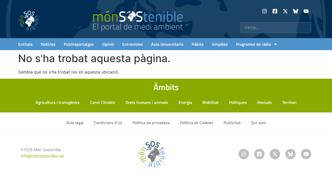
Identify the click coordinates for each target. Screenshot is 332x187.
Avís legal (75, 122)
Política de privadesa (151, 122)
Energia (185, 102)
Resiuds (264, 102)
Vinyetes (220, 44)
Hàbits (198, 44)
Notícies (48, 44)
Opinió (108, 44)
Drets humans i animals (147, 102)
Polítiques (238, 102)
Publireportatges (79, 44)
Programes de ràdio (253, 44)
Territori (289, 102)
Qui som (258, 122)
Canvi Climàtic (102, 102)
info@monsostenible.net (42, 156)
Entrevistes (132, 44)
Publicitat (232, 122)
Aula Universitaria (167, 44)
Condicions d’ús (108, 122)
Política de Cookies (196, 122)
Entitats (25, 44)
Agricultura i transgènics (58, 102)
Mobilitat (210, 102)
